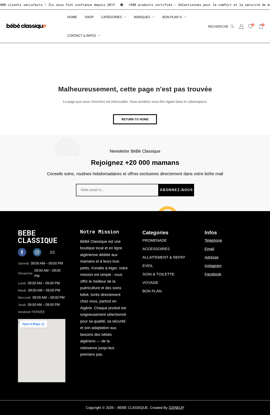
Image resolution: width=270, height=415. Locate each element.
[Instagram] (37, 252)
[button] (221, 26)
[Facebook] (22, 252)
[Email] (52, 252)
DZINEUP (176, 408)
